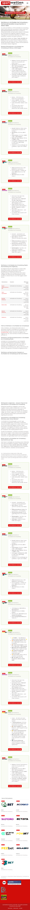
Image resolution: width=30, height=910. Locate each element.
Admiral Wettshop (4, 311)
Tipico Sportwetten (4, 293)
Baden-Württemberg (18, 876)
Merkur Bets (4, 304)
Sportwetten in (4, 876)
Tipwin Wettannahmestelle (5, 287)
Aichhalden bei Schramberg (14, 57)
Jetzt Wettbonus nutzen (14, 82)
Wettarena (4, 317)
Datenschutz (15, 908)
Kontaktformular (5, 332)
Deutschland (10, 876)
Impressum (10, 908)
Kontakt (20, 908)
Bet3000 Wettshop (4, 299)
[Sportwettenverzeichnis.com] (12, 3)
